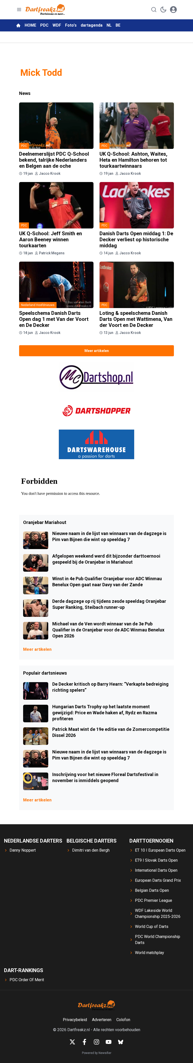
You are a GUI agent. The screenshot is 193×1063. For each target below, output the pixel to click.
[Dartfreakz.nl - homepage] (45, 9)
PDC (44, 25)
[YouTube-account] (109, 1042)
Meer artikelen (96, 351)
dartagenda (92, 25)
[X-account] (72, 1042)
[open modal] (173, 9)
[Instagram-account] (96, 1042)
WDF (57, 25)
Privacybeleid (75, 1019)
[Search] (154, 10)
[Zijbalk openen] (19, 10)
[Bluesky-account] (121, 1042)
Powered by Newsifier (96, 1053)
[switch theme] (163, 9)
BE (118, 25)
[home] (18, 25)
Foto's (71, 25)
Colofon (123, 1019)
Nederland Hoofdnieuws (38, 305)
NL (109, 25)
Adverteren (101, 1019)
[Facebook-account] (84, 1042)
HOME (30, 25)
